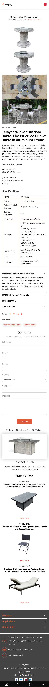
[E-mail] (6, 684)
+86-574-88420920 (15, 655)
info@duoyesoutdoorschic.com (20, 650)
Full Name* (6, 342)
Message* (6, 396)
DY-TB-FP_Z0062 (34, 20)
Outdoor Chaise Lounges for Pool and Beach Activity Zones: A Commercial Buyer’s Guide (24, 570)
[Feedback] (30, 684)
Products (20, 17)
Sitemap (17, 675)
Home (12, 17)
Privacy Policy (27, 675)
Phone (5, 364)
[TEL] (18, 684)
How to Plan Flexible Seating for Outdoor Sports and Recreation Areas (24, 528)
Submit (24, 421)
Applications (8, 621)
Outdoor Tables (31, 17)
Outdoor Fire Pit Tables (17, 20)
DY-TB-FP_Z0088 (24, 462)
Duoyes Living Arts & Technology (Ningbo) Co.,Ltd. (23, 668)
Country (5, 375)
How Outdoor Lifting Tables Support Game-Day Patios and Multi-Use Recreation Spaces (24, 485)
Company (6, 386)
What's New (24, 476)
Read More (24, 518)
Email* (5, 353)
